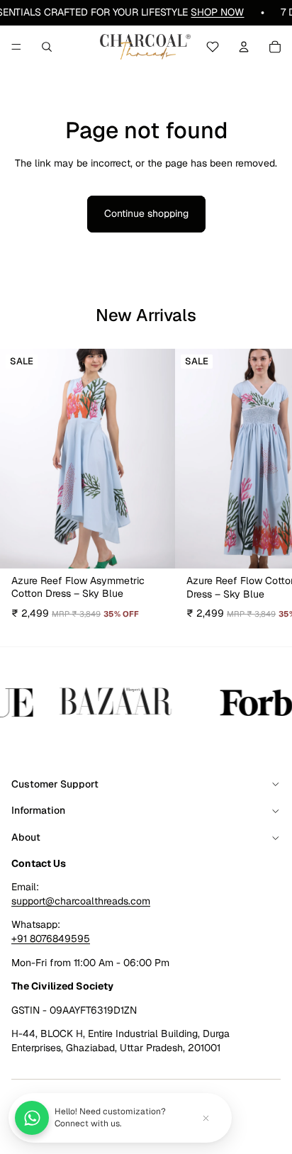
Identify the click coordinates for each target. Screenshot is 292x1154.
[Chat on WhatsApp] (32, 1118)
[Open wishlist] (212, 46)
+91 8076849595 (50, 938)
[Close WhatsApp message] (205, 1118)
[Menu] (16, 46)
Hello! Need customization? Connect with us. (110, 1117)
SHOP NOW (217, 12)
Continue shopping (146, 213)
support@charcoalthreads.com (80, 901)
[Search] (46, 46)
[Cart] (275, 46)
